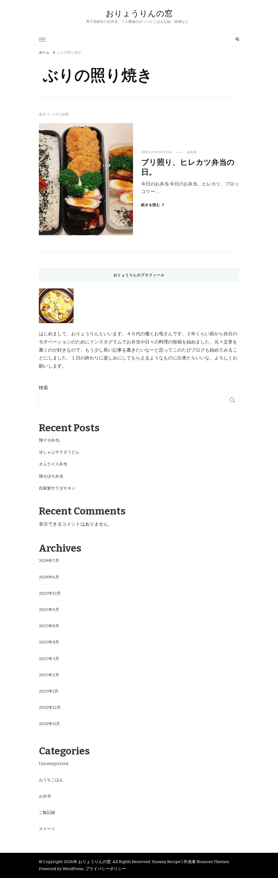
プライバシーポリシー (105, 868)
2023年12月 (50, 593)
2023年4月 (49, 642)
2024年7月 (49, 560)
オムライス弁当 (53, 464)
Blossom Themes (213, 861)
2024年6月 (49, 577)
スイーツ (47, 828)
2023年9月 (49, 609)
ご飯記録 (47, 812)
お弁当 (192, 152)
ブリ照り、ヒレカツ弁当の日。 (188, 166)
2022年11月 (49, 723)
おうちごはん (51, 779)
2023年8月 (49, 625)
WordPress (73, 868)
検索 (43, 388)
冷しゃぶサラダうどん (59, 452)
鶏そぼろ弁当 (51, 476)
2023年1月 (48, 691)
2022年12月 (50, 707)
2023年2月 (49, 675)
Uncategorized (53, 763)
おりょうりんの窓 (139, 13)
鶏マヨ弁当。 (51, 440)
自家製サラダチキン (57, 488)
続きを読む (150, 205)
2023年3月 (49, 658)
